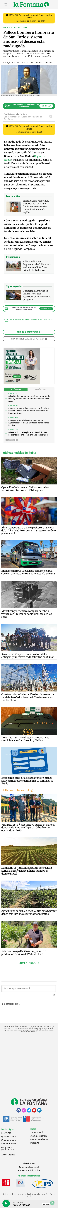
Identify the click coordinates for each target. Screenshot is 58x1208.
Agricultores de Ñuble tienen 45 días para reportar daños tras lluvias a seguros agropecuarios (29, 912)
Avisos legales (8, 1154)
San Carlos (48, 319)
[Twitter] (29, 1110)
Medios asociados (39, 1139)
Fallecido (26, 319)
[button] (29, 963)
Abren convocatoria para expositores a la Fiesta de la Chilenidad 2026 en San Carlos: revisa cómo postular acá (28, 530)
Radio (33, 1129)
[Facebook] (18, 1110)
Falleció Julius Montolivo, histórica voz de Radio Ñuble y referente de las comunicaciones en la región (29, 398)
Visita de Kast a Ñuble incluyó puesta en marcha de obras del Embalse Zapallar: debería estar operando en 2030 (27, 827)
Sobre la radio (37, 1132)
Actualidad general (41, 62)
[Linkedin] (39, 1110)
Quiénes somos (8, 1136)
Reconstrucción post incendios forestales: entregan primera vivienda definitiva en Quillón (27, 656)
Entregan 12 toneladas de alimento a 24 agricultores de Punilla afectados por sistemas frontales (28, 422)
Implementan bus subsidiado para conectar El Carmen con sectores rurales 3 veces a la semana (28, 572)
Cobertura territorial (29, 1167)
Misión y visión (8, 1140)
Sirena (6, 322)
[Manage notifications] (52, 1203)
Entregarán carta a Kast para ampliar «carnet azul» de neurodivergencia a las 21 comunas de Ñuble (27, 780)
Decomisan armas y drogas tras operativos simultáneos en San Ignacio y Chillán (25, 739)
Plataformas (29, 1163)
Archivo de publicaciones (8, 1148)
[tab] (16, 389)
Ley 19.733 (6, 1133)
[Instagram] (24, 1110)
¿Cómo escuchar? (38, 1136)
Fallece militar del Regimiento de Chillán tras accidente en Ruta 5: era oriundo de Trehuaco (28, 433)
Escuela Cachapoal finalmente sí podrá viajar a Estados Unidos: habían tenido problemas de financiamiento (28, 410)
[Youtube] (34, 1110)
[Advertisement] (29, 1065)
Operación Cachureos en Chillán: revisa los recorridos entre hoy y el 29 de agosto (25, 489)
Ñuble (40, 319)
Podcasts (34, 1143)
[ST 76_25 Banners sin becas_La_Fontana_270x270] (22, 383)
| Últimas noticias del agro (18, 790)
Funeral (34, 319)
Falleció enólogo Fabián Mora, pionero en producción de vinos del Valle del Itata (24, 953)
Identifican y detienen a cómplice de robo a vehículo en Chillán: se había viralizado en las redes (26, 613)
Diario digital (7, 1129)
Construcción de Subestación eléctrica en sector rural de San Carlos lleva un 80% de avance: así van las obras (27, 697)
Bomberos (17, 319)
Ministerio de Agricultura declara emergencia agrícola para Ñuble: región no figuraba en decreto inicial (26, 870)
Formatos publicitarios (29, 1170)
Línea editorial (8, 1143)
